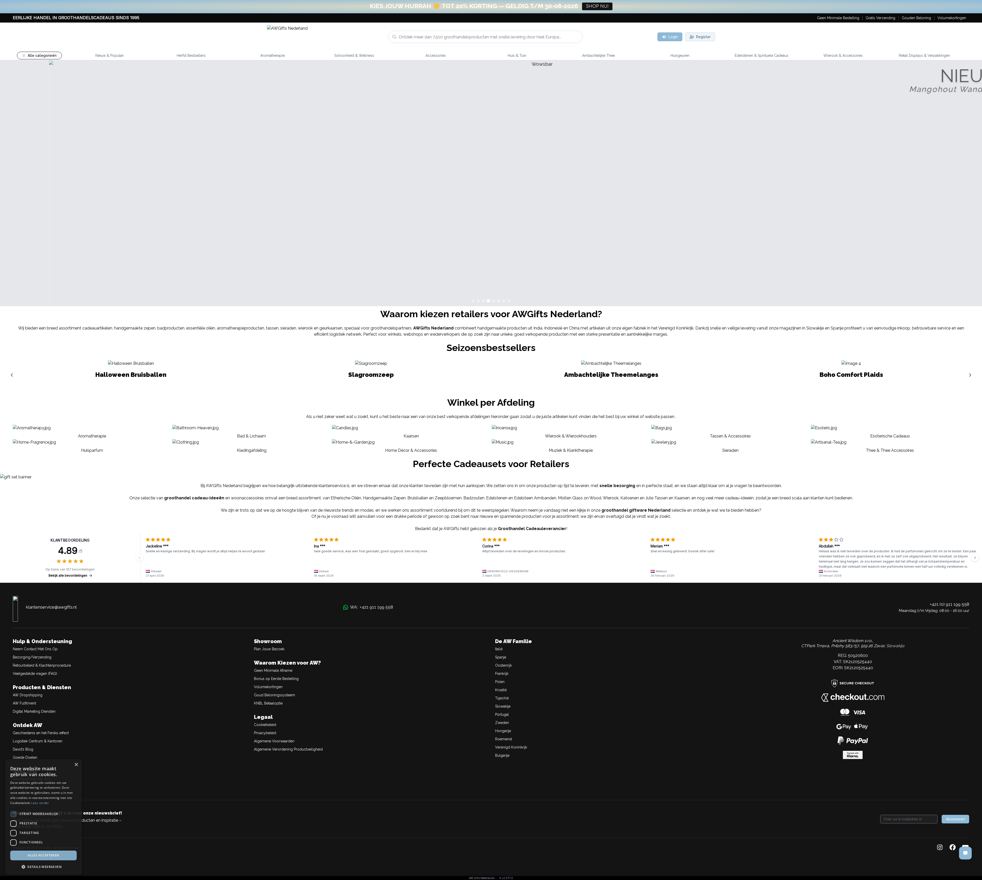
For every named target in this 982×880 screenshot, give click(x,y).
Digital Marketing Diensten (34, 711)
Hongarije (503, 731)
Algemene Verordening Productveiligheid (288, 749)
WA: (371, 607)
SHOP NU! (597, 6)
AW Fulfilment (24, 703)
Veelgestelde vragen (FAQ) (35, 674)
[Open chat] (965, 853)
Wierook (611, 498)
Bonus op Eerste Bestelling (276, 679)
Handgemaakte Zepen (384, 498)
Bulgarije (502, 755)
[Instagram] (940, 847)
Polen (500, 682)
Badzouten (473, 498)
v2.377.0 (507, 878)
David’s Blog (23, 749)
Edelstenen (496, 498)
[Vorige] (140, 558)
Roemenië (503, 739)
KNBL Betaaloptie (268, 703)
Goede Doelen (25, 757)
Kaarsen (682, 498)
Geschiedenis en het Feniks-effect (41, 733)
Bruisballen (417, 498)
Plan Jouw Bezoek (269, 649)
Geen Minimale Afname (273, 670)
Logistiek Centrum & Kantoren (37, 741)
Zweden (502, 723)
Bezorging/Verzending (32, 657)
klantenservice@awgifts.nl (51, 607)
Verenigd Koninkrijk (511, 747)
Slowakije (502, 706)
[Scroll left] (11, 375)
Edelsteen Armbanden (535, 498)
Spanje (500, 657)
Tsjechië (502, 698)
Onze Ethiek (22, 787)
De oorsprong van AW (31, 779)
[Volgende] (975, 558)
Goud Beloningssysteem (274, 695)
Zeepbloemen (448, 498)
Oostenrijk (503, 665)
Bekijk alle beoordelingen (68, 575)
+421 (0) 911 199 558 (949, 604)
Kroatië (501, 690)
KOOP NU (959, 295)
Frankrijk (501, 674)
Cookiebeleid (265, 725)
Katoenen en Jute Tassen (644, 498)
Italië (499, 649)
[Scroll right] (970, 375)
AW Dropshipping (27, 695)
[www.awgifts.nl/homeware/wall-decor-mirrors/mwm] (491, 183)
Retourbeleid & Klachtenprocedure (42, 665)
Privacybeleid (265, 733)
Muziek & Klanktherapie (571, 450)
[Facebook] (952, 847)
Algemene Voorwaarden (274, 741)
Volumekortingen (268, 687)
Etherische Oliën (346, 498)
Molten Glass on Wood (579, 498)
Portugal (502, 714)
